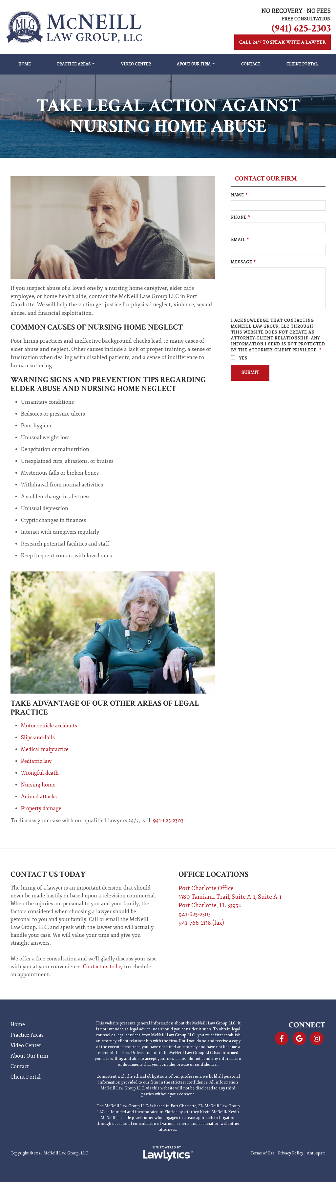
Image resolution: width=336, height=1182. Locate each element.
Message (243, 262)
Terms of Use (262, 1153)
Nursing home (38, 785)
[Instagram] (317, 1038)
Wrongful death (40, 773)
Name (239, 195)
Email (240, 239)
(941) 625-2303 (301, 28)
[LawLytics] (168, 1153)
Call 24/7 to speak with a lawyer (282, 42)
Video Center (136, 64)
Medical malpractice (45, 749)
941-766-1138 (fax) (201, 922)
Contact (250, 64)
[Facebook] (281, 1038)
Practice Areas (74, 64)
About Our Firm (194, 64)
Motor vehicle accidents (49, 725)
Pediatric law (36, 761)
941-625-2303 (168, 820)
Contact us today (103, 966)
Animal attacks (39, 796)
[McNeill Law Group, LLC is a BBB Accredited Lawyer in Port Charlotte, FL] (316, 1066)
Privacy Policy (290, 1153)
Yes (242, 358)
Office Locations (213, 874)
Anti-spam (316, 1153)
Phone (240, 217)
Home (24, 64)
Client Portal (302, 64)
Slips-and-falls (38, 737)
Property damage (41, 808)
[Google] (299, 1038)
